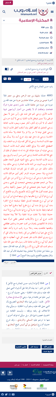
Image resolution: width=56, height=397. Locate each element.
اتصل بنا (25, 365)
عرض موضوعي (43, 48)
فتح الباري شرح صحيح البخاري (35, 60)
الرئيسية (49, 60)
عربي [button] (49, 3)
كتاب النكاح (20, 60)
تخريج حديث (47, 351)
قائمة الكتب (44, 43)
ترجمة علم (34, 347)
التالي (7, 262)
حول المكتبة (44, 38)
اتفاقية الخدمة (35, 365)
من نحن (16, 365)
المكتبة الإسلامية (34, 20)
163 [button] (28, 80)
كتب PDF (45, 27)
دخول (7, 3)
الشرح (46, 273)
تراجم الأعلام (43, 53)
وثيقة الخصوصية (48, 365)
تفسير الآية (48, 347)
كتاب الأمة (44, 33)
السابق (12, 262)
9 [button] (47, 79)
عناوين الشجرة (21, 347)
